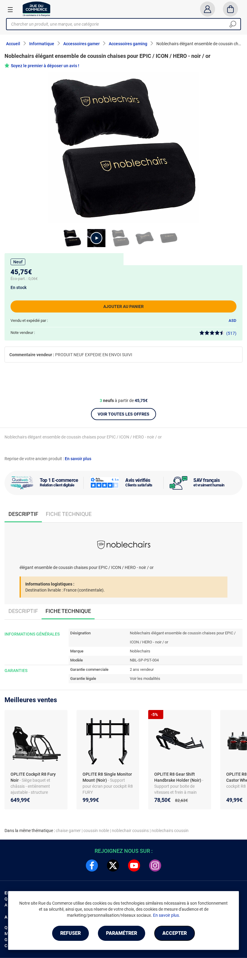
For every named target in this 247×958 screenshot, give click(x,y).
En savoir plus (78, 458)
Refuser (70, 933)
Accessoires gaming (128, 43)
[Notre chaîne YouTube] (134, 865)
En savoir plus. (166, 915)
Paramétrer (121, 933)
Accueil (13, 43)
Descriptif (23, 611)
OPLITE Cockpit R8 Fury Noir (33, 777)
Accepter (174, 933)
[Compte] (207, 9)
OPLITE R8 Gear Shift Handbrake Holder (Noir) (178, 777)
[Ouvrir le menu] (10, 9)
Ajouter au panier (123, 306)
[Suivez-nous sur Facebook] (92, 865)
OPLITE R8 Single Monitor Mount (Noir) (107, 777)
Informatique (41, 43)
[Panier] (231, 9)
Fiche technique (69, 514)
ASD (232, 320)
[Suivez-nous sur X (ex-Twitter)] (113, 865)
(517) (231, 333)
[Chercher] (233, 24)
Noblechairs (140, 651)
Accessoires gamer (81, 43)
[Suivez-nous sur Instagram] (155, 865)
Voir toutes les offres (123, 414)
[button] (96, 238)
